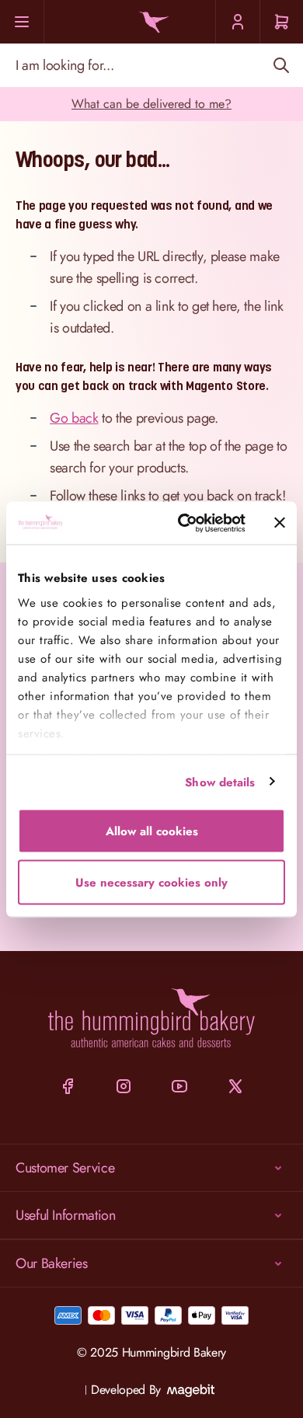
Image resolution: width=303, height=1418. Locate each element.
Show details (220, 781)
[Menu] (22, 22)
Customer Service (65, 1168)
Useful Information (66, 1215)
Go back (74, 418)
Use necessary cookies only (151, 881)
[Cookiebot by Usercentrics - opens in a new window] (184, 523)
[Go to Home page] (151, 22)
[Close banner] (279, 522)
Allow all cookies (152, 831)
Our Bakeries (52, 1263)
